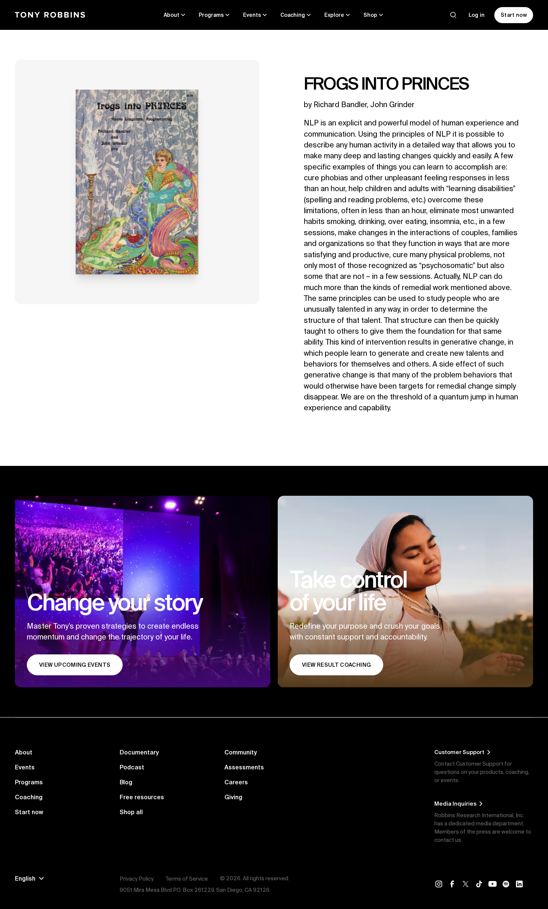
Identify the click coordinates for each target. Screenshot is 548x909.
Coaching (28, 797)
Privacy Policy (137, 878)
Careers (236, 782)
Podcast (132, 767)
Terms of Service (187, 878)
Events (25, 767)
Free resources (142, 797)
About (23, 752)
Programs (29, 782)
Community (240, 752)
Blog (126, 782)
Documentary (139, 752)
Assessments (244, 767)
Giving (233, 797)
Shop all (131, 812)
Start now (29, 812)
